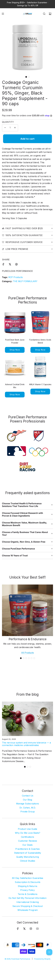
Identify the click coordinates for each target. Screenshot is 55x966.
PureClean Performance (17, 271)
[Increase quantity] (15, 128)
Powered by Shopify (42, 959)
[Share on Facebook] (3, 264)
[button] (26, 77)
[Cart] (50, 14)
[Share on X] (10, 264)
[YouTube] (37, 929)
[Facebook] (18, 929)
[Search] (44, 14)
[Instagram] (31, 929)
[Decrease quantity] (5, 128)
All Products (27, 652)
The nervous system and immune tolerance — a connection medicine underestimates (26, 744)
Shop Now (15, 350)
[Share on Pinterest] (16, 264)
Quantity (8, 122)
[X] (24, 929)
